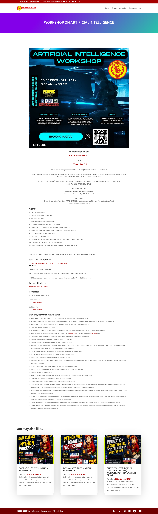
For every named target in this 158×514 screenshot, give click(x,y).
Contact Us (133, 8)
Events (114, 8)
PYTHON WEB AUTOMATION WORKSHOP (77, 469)
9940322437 (72, 333)
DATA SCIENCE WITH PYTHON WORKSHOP (33, 469)
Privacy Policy (58, 511)
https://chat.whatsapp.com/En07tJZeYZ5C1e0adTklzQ (48, 263)
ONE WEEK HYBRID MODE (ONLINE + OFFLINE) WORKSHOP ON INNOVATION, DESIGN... (122, 472)
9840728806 (93, 333)
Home (106, 8)
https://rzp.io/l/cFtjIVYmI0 (38, 287)
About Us (122, 8)
